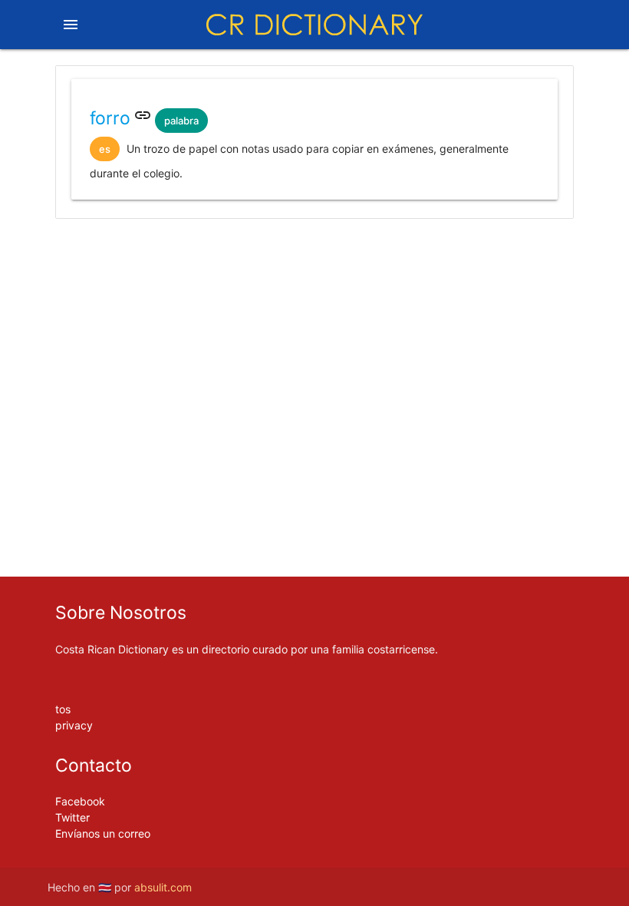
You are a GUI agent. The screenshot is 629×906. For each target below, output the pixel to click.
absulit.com (163, 887)
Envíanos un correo (102, 833)
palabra (181, 120)
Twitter (72, 817)
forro (110, 118)
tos (63, 709)
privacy (74, 725)
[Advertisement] (314, 279)
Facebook (80, 801)
